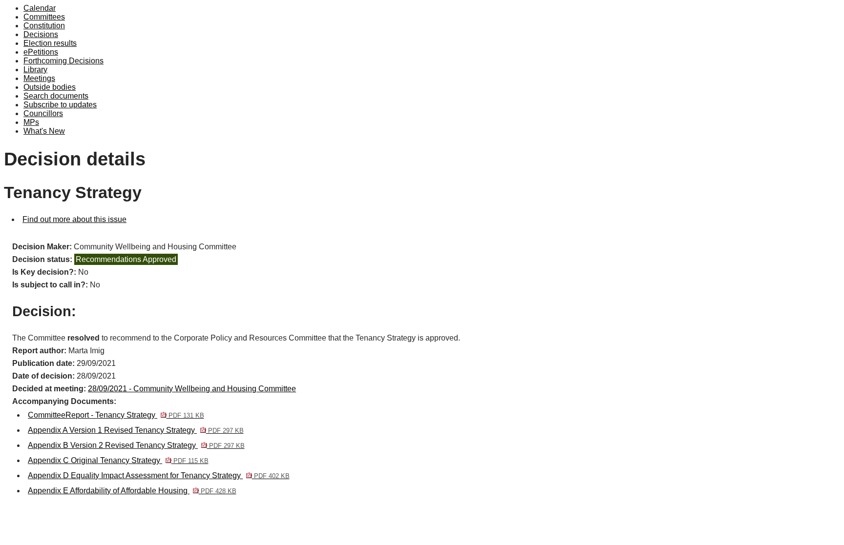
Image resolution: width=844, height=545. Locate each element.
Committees (44, 17)
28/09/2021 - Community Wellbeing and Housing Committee (192, 388)
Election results (50, 43)
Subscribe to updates (60, 105)
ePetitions (40, 52)
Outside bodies (49, 87)
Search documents (55, 96)
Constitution (44, 25)
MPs (31, 122)
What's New (44, 131)
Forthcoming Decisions (63, 61)
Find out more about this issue (74, 219)
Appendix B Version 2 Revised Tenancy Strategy (136, 445)
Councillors (43, 113)
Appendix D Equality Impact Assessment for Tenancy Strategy (158, 475)
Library (35, 69)
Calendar (39, 8)
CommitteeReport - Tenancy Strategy (116, 415)
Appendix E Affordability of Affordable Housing (132, 490)
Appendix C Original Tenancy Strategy (118, 460)
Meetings (39, 78)
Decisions (40, 34)
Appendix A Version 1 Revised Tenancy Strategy (135, 430)
